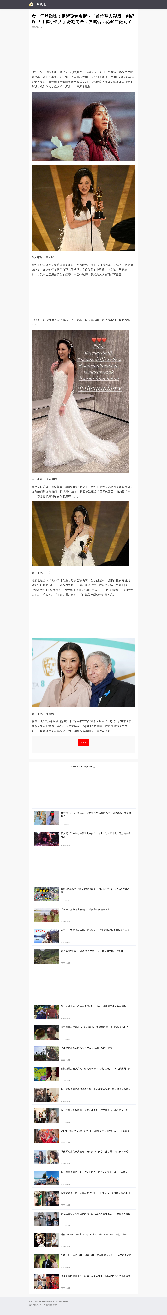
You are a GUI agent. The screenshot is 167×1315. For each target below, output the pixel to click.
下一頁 (83, 743)
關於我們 (32, 1305)
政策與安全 (40, 1305)
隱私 (51, 1305)
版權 (55, 1305)
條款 (47, 1305)
